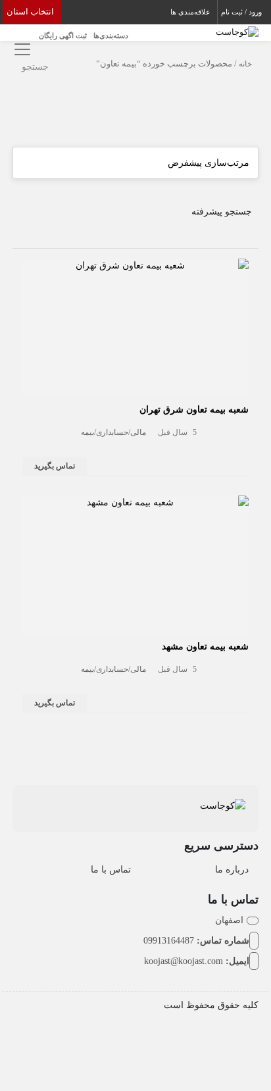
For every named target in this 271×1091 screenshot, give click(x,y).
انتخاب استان (30, 11)
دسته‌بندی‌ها (110, 35)
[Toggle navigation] (21, 49)
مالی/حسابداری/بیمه (113, 432)
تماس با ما (111, 870)
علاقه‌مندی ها (190, 12)
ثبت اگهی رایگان (63, 35)
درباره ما (232, 870)
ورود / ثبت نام (241, 12)
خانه (245, 63)
